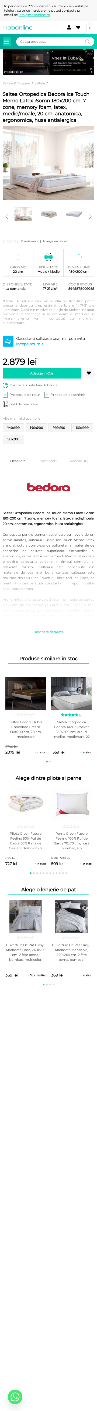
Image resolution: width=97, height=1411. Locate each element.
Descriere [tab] (18, 461)
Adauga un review (55, 241)
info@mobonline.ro (34, 15)
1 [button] (47, 761)
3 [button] (37, 873)
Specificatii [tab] (48, 461)
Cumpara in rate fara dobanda (33, 385)
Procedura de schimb (68, 395)
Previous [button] (7, 217)
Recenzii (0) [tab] (79, 461)
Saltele (39, 83)
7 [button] (50, 873)
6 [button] (47, 873)
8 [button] (53, 873)
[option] (23, 214)
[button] (89, 373)
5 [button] (43, 873)
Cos (90, 28)
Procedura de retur (24, 395)
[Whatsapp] (15, 1397)
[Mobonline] (17, 27)
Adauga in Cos (42, 373)
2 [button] (50, 761)
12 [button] (66, 873)
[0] (77, 27)
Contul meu (67, 27)
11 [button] (63, 873)
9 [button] (56, 873)
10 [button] (60, 873)
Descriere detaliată (48, 632)
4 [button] (40, 873)
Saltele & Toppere (16, 83)
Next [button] (90, 217)
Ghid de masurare (23, 404)
